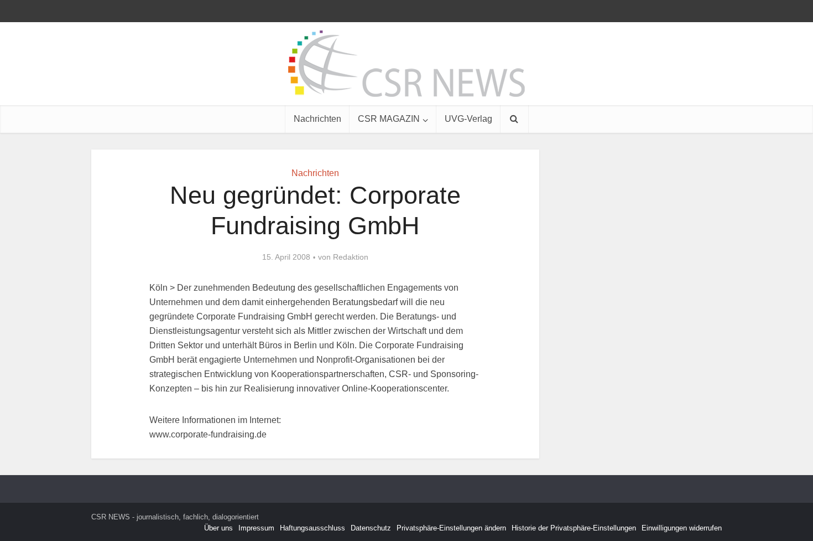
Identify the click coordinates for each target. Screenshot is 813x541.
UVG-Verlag (468, 118)
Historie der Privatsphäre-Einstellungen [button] (574, 528)
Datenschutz (371, 528)
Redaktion (350, 257)
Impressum (256, 528)
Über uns (218, 528)
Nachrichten (317, 118)
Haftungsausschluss (312, 528)
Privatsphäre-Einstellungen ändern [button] (451, 528)
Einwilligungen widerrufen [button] (682, 528)
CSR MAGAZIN (389, 118)
